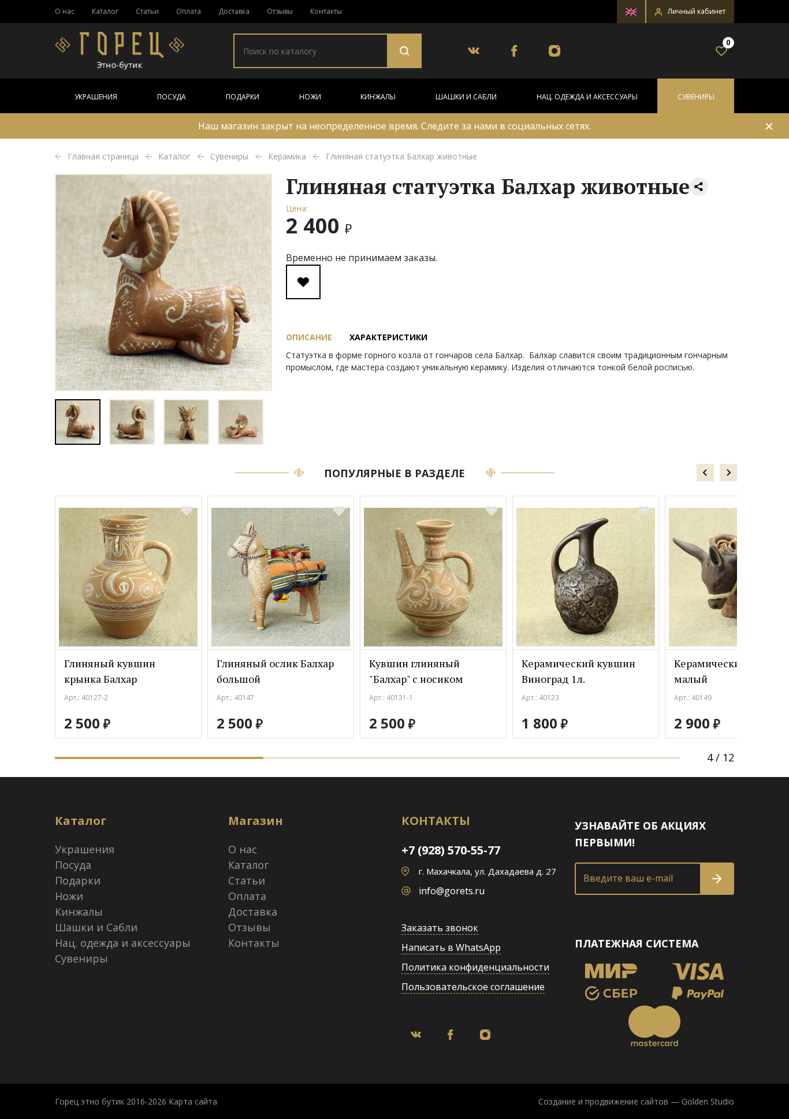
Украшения (96, 97)
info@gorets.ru (452, 890)
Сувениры (696, 97)
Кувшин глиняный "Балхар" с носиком (416, 671)
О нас (65, 11)
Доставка (234, 11)
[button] (690, 11)
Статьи (147, 11)
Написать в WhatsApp (451, 947)
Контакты (326, 11)
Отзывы (280, 11)
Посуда (171, 97)
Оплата (188, 11)
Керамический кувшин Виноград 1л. (578, 671)
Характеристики (388, 337)
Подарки (242, 97)
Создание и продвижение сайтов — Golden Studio (636, 1101)
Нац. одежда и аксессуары (587, 97)
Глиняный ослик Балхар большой (275, 671)
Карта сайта (193, 1101)
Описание (309, 337)
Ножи (310, 97)
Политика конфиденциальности (475, 967)
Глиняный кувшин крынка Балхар (109, 671)
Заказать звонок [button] (439, 927)
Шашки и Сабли (466, 97)
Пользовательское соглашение (473, 986)
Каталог (105, 11)
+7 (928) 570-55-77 (450, 850)
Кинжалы (378, 97)
